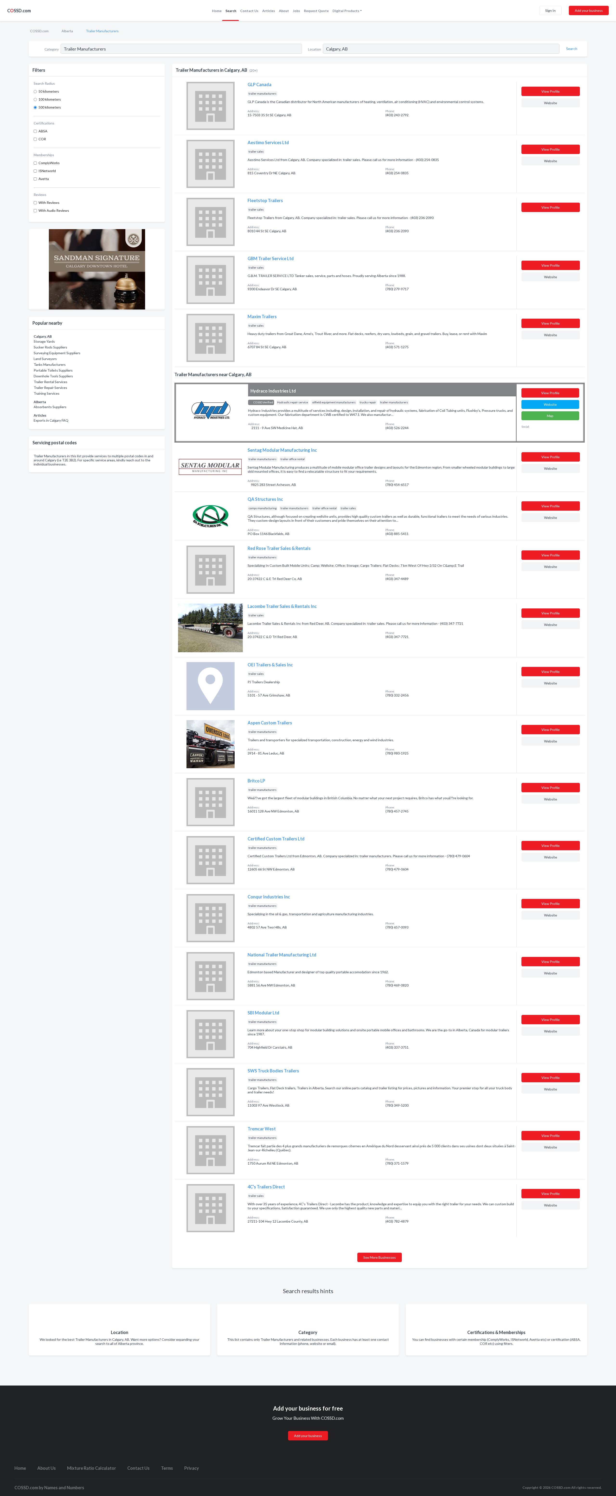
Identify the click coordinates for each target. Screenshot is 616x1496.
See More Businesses (379, 1257)
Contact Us (249, 11)
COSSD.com (39, 31)
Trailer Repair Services (50, 388)
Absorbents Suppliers (50, 407)
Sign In (550, 10)
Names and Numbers (64, 1487)
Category (52, 49)
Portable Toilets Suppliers (53, 370)
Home (217, 11)
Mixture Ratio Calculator (91, 1468)
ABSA (42, 131)
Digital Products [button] (346, 11)
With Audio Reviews (53, 210)
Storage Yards (44, 341)
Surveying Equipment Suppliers (57, 353)
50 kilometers (48, 91)
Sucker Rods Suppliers (50, 347)
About (284, 11)
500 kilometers (49, 107)
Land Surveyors (45, 359)
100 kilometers (49, 99)
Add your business (589, 10)
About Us (46, 1468)
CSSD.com (19, 10)
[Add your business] (308, 1430)
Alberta (67, 31)
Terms (167, 1468)
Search (230, 11)
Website (550, 103)
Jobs (296, 11)
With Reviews (48, 202)
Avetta (43, 179)
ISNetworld (47, 171)
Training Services (46, 393)
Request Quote (316, 11)
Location (314, 49)
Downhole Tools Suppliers (53, 376)
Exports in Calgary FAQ (51, 420)
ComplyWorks (49, 163)
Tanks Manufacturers (50, 364)
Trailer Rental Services (50, 382)
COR (42, 139)
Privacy (191, 1468)
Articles (268, 11)
